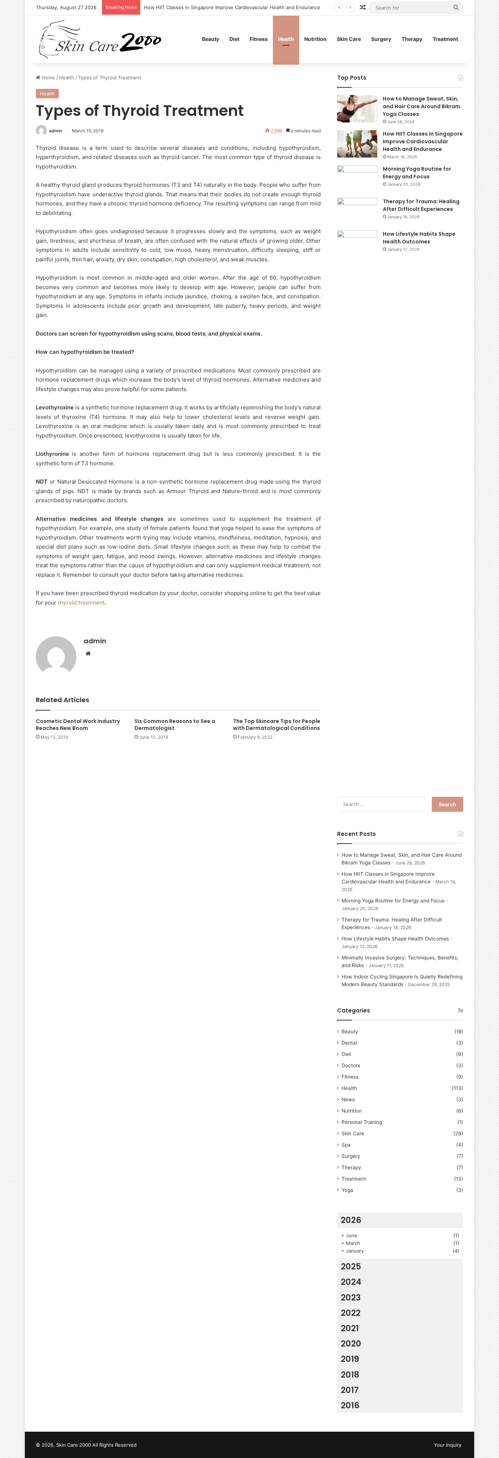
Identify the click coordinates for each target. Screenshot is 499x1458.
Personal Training (362, 1122)
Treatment (445, 39)
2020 (351, 1343)
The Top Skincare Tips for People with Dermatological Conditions (276, 724)
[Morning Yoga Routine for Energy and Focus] (357, 179)
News (348, 1099)
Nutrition (315, 39)
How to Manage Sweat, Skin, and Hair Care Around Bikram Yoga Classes (421, 106)
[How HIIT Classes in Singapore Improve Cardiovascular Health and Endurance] (357, 144)
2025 (351, 1266)
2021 (350, 1328)
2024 (351, 1282)
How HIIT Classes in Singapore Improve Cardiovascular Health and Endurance (232, 7)
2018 (350, 1375)
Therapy (411, 39)
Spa (346, 1145)
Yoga (347, 1190)
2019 (350, 1359)
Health (286, 39)
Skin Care (349, 39)
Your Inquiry (447, 1445)
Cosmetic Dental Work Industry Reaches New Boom (78, 724)
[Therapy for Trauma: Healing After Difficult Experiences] (357, 211)
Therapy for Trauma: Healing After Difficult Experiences (421, 205)
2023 (351, 1297)
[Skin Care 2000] (101, 39)
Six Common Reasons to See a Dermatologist (174, 724)
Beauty (210, 39)
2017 (350, 1390)
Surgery (381, 39)
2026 (351, 1220)
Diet (234, 39)
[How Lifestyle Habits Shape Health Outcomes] (357, 504)
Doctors (351, 1065)
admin (55, 130)
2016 (350, 1405)
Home (47, 77)
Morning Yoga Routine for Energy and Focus (417, 172)
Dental (349, 1043)
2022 (351, 1313)
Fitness (259, 39)
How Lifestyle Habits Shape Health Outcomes (419, 237)
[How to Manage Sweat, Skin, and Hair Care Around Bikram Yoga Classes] (357, 108)
